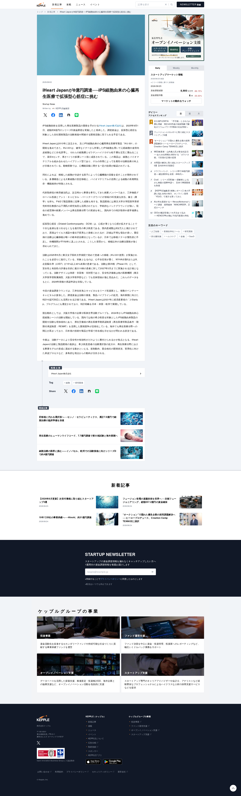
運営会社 (122, 771)
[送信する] (152, 572)
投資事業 (135, 721)
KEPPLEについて (96, 738)
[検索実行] (171, 4)
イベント (95, 4)
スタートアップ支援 (140, 734)
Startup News (49, 104)
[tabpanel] (176, 88)
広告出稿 (92, 742)
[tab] (157, 68)
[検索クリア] (166, 4)
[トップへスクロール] (233, 788)
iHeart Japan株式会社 (110, 125)
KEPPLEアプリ (95, 755)
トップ (40, 11)
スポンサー (93, 751)
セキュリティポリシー (102, 771)
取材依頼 (92, 746)
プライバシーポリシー (110, 578)
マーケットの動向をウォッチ (176, 100)
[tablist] (176, 68)
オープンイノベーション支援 (144, 730)
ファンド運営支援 (139, 725)
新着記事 (57, 4)
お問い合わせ (43, 771)
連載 (68, 4)
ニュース (81, 4)
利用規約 (59, 771)
